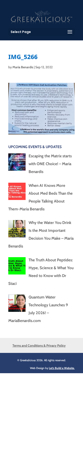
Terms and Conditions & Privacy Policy (39, 345)
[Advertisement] (41, 414)
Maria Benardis (22, 67)
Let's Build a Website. (62, 368)
